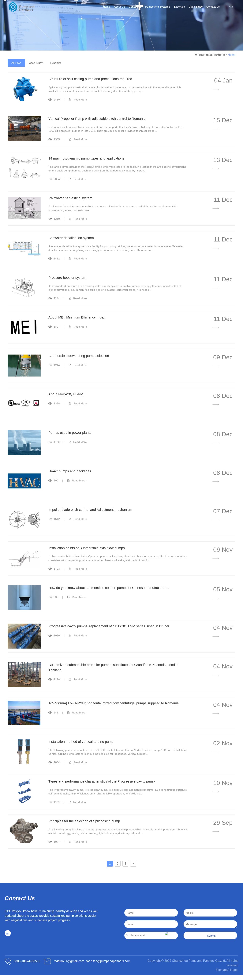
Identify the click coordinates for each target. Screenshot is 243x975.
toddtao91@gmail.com (69, 961)
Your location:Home (211, 54)
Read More (80, 99)
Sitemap (221, 969)
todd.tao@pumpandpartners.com (108, 961)
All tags (232, 969)
